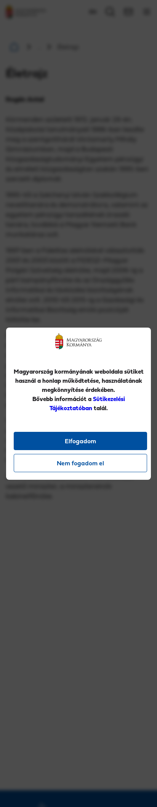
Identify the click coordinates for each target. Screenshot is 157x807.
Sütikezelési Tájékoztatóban (87, 403)
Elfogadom (80, 441)
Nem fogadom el (80, 463)
